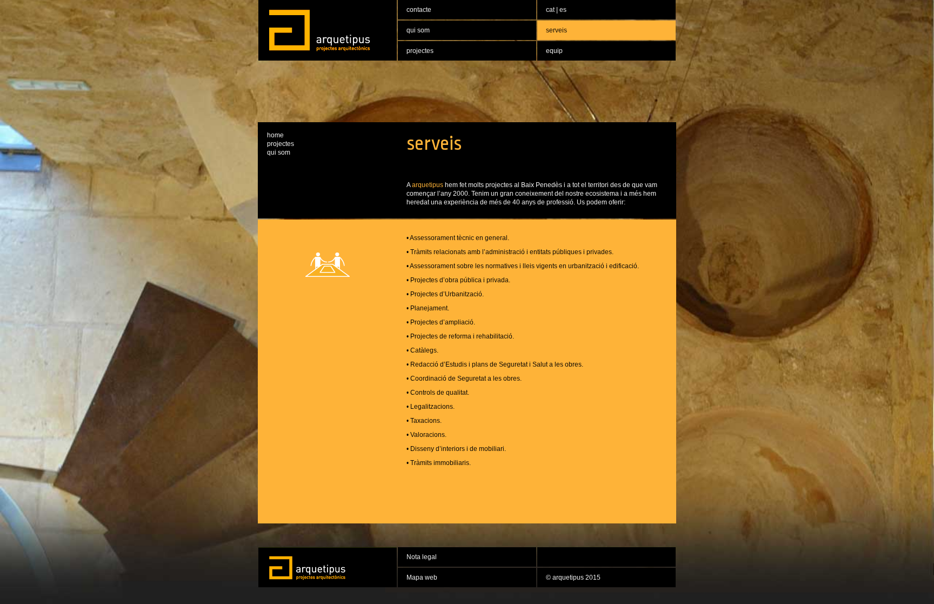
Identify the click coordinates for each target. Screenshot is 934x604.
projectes (280, 144)
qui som (278, 152)
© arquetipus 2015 (573, 577)
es (562, 10)
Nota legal (421, 557)
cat (551, 10)
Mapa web (421, 577)
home (275, 135)
